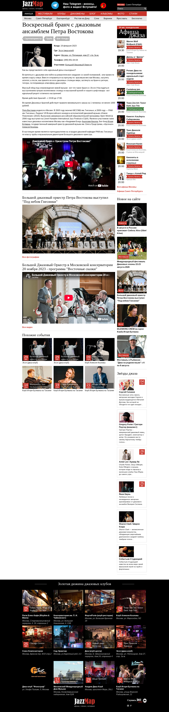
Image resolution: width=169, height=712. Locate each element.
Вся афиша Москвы (126, 187)
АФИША (28, 13)
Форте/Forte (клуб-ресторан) (99, 615)
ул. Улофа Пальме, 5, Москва (35, 689)
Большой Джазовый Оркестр (78, 65)
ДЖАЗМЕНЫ (77, 13)
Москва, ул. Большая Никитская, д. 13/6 (63, 622)
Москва (121, 5)
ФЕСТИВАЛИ (45, 13)
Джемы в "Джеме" (135, 57)
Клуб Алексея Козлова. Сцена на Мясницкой (136, 151)
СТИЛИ (133, 13)
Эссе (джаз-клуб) (66, 51)
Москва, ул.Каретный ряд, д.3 (67, 654)
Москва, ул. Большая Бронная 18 (98, 619)
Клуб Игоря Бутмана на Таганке (36, 387)
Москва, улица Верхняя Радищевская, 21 (127, 693)
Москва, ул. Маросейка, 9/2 (128, 618)
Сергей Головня (127, 392)
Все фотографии (30, 257)
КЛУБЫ (61, 13)
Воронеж (108, 18)
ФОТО (121, 13)
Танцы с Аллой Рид (136, 173)
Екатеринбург (63, 18)
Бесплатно (137, 18)
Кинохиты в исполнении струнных (132, 160)
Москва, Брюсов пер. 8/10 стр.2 (36, 654)
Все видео (27, 327)
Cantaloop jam (133, 89)
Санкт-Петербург (133, 5)
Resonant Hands (134, 144)
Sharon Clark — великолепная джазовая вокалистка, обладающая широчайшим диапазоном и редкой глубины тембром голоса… (131, 534)
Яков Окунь (125, 494)
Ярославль (122, 18)
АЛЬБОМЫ (107, 13)
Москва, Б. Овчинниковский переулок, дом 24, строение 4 (99, 655)
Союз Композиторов (32, 651)
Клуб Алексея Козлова (95, 359)
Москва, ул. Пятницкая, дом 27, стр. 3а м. (80, 55)
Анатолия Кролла (90, 121)
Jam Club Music (133, 63)
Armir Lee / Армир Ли (129, 462)
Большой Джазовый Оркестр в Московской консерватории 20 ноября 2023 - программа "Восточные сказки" (67, 267)
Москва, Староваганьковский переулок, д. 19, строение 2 (36, 622)
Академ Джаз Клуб (94, 687)
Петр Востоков (29, 110)
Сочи (96, 18)
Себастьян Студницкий (130, 559)
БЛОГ (93, 13)
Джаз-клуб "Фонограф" (33, 687)
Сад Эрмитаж (60, 651)
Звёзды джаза (127, 373)
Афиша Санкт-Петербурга (130, 191)
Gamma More (132, 169)
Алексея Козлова (30, 127)
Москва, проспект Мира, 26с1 (99, 689)
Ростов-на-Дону (82, 18)
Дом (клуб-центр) (93, 651)
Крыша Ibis (131, 179)
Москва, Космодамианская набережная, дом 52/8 (66, 693)
